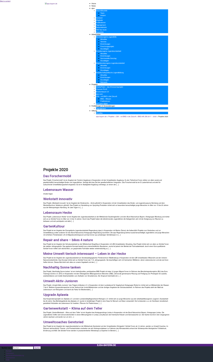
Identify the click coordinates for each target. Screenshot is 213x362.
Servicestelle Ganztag (108, 58)
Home (94, 3)
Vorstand (99, 18)
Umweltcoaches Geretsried (63, 322)
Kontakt (8, 351)
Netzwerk (103, 82)
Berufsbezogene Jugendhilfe (106, 37)
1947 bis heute (101, 29)
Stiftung (94, 110)
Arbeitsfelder (96, 34)
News (94, 6)
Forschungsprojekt (107, 46)
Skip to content (5, 1)
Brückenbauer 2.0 (102, 91)
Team (102, 13)
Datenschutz (10, 357)
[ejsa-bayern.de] (51, 3)
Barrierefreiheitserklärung (15, 355)
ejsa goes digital (101, 103)
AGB (7, 360)
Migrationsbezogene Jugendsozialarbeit (110, 63)
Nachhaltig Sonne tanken (62, 267)
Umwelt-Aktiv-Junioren (60, 281)
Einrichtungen (105, 44)
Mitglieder (99, 20)
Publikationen (101, 22)
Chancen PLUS (101, 89)
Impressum (10, 353)
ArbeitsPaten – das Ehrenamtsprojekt (109, 87)
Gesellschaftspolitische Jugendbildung (110, 72)
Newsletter (100, 32)
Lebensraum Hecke (57, 213)
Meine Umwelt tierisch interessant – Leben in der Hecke (84, 254)
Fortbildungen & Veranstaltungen (103, 106)
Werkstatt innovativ (57, 199)
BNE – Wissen (105, 99)
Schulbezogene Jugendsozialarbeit (108, 51)
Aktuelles (103, 39)
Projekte (95, 84)
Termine (103, 41)
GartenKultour (54, 226)
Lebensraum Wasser (58, 190)
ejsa (93, 8)
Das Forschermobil (57, 176)
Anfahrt (103, 15)
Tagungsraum (101, 25)
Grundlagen (104, 48)
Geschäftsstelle (101, 10)
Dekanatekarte (101, 27)
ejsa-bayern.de (106, 345)
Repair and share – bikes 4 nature (68, 240)
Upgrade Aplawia (55, 295)
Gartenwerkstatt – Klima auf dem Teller (72, 308)
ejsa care (99, 94)
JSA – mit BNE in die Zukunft (106, 96)
